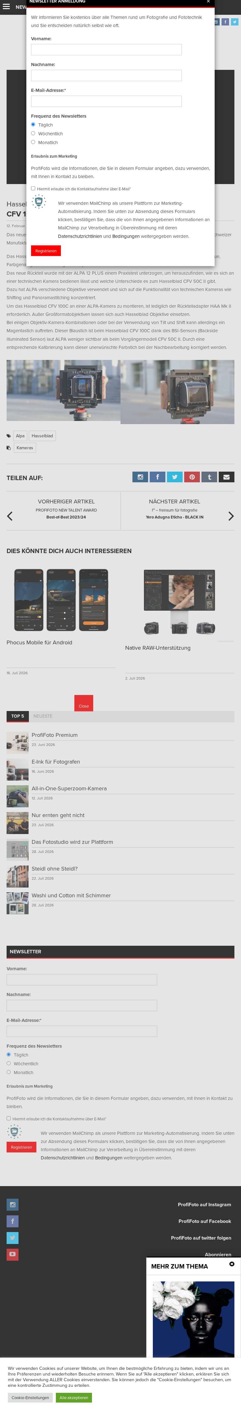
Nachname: (43, 64)
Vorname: (41, 38)
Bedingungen (126, 236)
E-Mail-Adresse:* (48, 90)
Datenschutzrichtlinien (80, 236)
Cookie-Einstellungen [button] (30, 1397)
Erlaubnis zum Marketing (54, 156)
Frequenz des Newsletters (58, 116)
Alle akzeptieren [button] (74, 1397)
